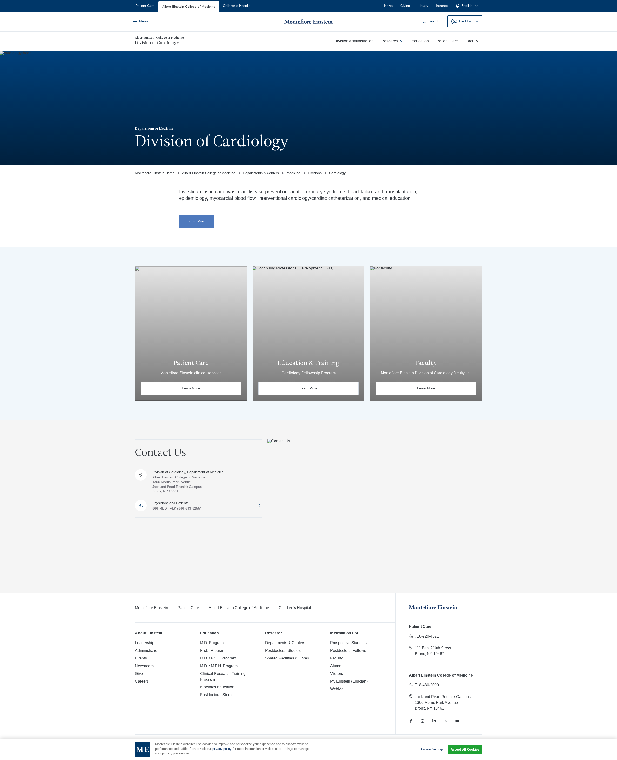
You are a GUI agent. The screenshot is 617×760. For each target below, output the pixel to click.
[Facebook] (411, 721)
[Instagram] (422, 721)
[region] (308, 749)
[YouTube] (457, 721)
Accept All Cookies (465, 749)
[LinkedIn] (434, 721)
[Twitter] (446, 721)
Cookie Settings (432, 749)
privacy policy (222, 749)
